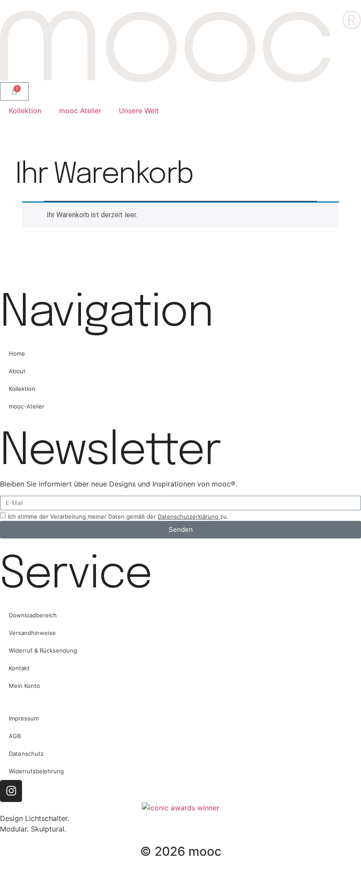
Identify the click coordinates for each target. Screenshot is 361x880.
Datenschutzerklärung (189, 516)
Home (17, 353)
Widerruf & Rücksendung (43, 650)
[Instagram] (11, 791)
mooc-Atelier (26, 406)
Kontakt (19, 668)
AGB (15, 735)
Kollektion (25, 110)
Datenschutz (26, 753)
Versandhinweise (32, 632)
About (17, 371)
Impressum (24, 718)
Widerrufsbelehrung (36, 771)
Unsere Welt (139, 110)
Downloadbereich (33, 615)
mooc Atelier (80, 110)
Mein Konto (24, 685)
